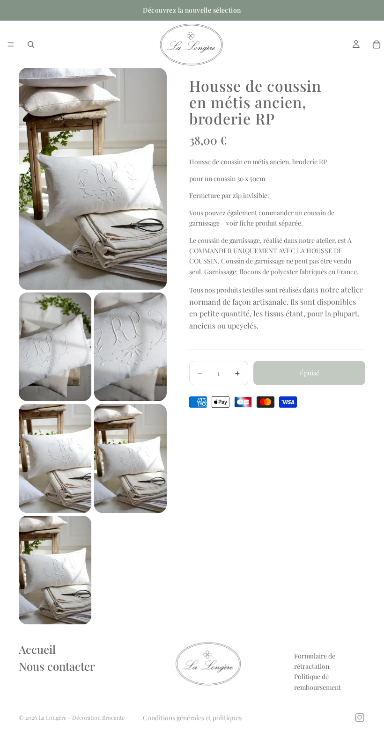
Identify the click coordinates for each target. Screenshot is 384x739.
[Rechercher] (31, 44)
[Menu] (11, 44)
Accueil (37, 649)
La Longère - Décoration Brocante (81, 717)
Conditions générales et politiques (192, 717)
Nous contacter (57, 666)
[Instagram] (359, 717)
